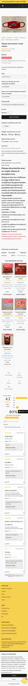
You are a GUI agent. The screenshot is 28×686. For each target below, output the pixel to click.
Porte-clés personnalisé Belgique (9, 628)
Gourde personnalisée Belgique (9, 630)
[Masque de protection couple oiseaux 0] (14, 24)
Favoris (8, 383)
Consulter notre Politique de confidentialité (11, 670)
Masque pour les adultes (12, 39)
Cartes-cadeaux (9, 389)
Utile (7, 454)
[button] (2, 5)
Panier (19, 383)
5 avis (13, 48)
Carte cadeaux (5, 613)
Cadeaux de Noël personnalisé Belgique (9, 633)
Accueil (3, 37)
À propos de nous (6, 608)
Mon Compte (8, 375)
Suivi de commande (19, 376)
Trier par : (5, 424)
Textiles (16, 37)
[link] (14, 683)
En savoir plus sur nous (6, 672)
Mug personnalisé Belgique (8, 625)
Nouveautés (4, 611)
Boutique (9, 37)
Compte (3, 591)
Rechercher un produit (7, 588)
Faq (2, 616)
